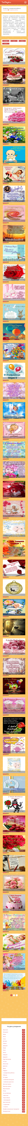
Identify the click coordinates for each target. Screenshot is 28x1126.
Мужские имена (7, 1086)
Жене (4, 1036)
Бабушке (5, 1054)
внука (22, 40)
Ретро (4, 1091)
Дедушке (5, 1057)
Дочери (5, 1041)
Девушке (5, 1045)
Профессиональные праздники (11, 1109)
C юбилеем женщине (8, 1079)
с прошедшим (6, 1100)
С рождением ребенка (8, 1073)
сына (14, 40)
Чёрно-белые (6, 1097)
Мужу (4, 1034)
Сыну (4, 1039)
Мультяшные (6, 1088)
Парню (5, 1043)
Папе (4, 1050)
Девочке (5, 1066)
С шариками (6, 1104)
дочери (5, 40)
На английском (7, 1093)
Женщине (5, 1032)
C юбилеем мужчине (8, 1082)
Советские (5, 1095)
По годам (5, 1077)
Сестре (5, 1061)
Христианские (6, 1102)
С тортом (5, 1106)
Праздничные (6, 1111)
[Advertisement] (14, 1007)
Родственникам (7, 1059)
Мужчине (5, 1030)
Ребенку (5, 1075)
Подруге (5, 1070)
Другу (4, 1068)
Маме (4, 1048)
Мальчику (5, 1063)
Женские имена (7, 1084)
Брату (4, 1052)
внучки (5, 43)
